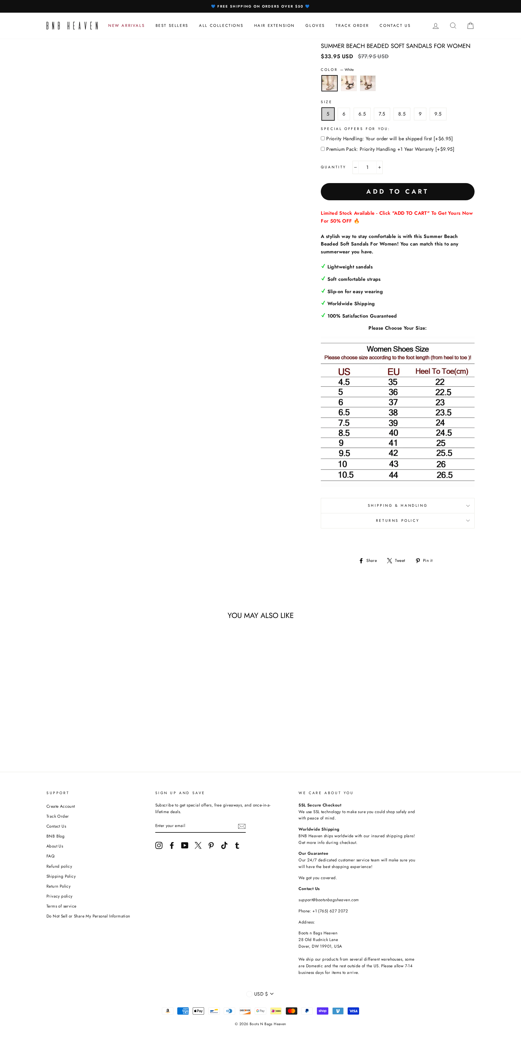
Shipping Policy (61, 876)
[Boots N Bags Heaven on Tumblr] (237, 845)
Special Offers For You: (355, 129)
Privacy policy (59, 896)
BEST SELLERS (172, 25)
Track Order (57, 816)
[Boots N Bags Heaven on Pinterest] (211, 845)
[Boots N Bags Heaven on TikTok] (224, 845)
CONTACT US (395, 25)
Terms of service (61, 906)
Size (326, 102)
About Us (54, 846)
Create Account (60, 806)
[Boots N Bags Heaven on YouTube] (184, 845)
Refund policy (59, 866)
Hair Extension (274, 25)
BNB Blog (55, 836)
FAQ (50, 856)
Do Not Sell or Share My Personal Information (88, 916)
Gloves (315, 25)
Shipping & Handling (398, 505)
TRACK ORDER (352, 25)
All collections (221, 25)
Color (337, 69)
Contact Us (56, 826)
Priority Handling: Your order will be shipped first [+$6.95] (389, 138)
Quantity (333, 167)
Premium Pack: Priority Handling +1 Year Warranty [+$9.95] (390, 149)
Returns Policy (397, 520)
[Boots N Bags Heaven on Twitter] (198, 845)
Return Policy (58, 886)
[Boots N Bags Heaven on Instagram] (159, 845)
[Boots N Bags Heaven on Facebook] (171, 845)
